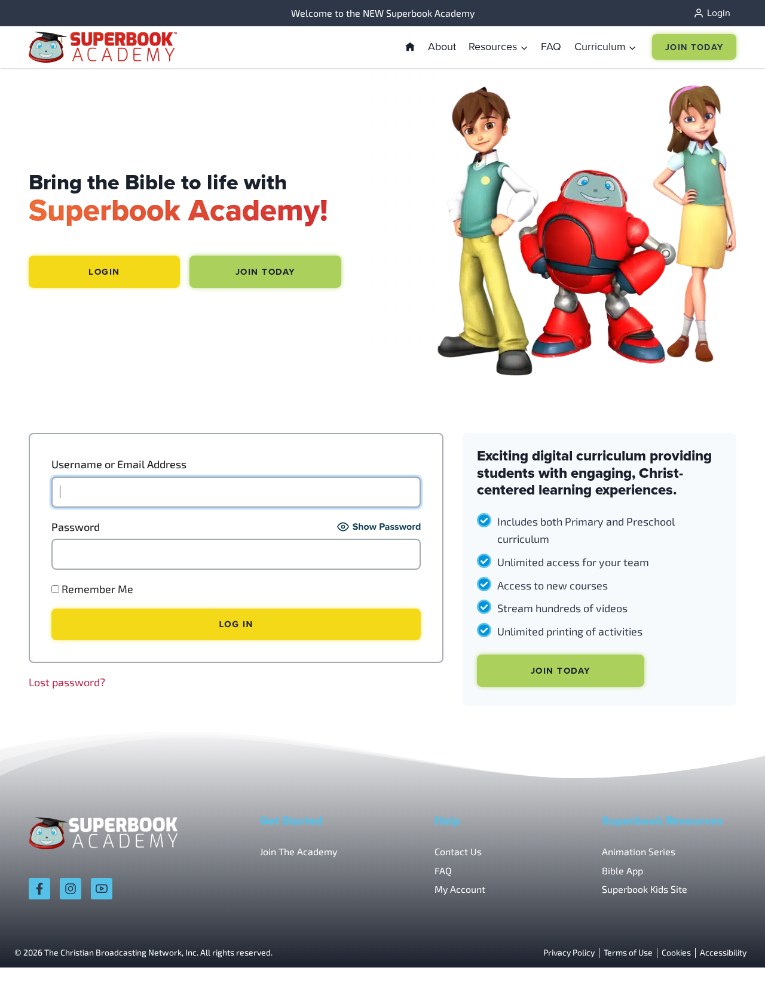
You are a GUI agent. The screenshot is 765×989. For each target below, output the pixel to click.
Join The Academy (298, 851)
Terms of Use (628, 953)
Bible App (622, 870)
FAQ (551, 46)
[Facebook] (39, 888)
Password (75, 527)
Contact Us (458, 851)
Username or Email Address (118, 464)
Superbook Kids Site (644, 889)
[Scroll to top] (724, 953)
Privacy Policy (569, 953)
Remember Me (96, 589)
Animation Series (638, 851)
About (442, 46)
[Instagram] (70, 888)
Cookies (676, 953)
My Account (459, 889)
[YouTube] (101, 888)
